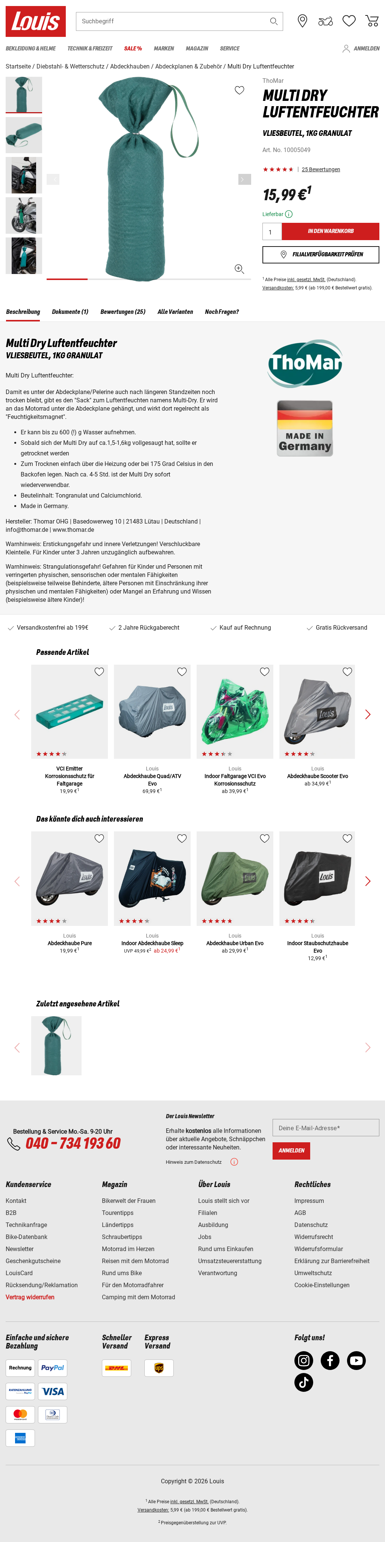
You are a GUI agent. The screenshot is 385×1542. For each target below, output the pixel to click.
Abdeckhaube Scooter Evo (317, 776)
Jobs (204, 1237)
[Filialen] (302, 21)
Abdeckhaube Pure (70, 943)
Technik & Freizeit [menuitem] (89, 49)
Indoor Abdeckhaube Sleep (152, 943)
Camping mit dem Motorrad (138, 1297)
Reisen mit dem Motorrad (135, 1261)
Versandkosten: (278, 288)
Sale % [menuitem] (133, 49)
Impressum (309, 1200)
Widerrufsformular (318, 1249)
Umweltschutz (313, 1273)
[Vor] (244, 179)
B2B (11, 1212)
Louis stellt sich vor (223, 1200)
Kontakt (16, 1200)
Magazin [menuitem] (197, 49)
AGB (300, 1212)
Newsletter (19, 1249)
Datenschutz (311, 1224)
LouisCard (19, 1273)
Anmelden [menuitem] (366, 49)
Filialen (207, 1212)
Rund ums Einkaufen (225, 1249)
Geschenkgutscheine (33, 1261)
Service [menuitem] (229, 49)
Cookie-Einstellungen (322, 1285)
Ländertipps (117, 1224)
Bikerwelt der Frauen (129, 1200)
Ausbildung (213, 1224)
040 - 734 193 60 (72, 1144)
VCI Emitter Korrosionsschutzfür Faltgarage (69, 776)
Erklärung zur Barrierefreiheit (332, 1261)
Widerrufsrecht (313, 1237)
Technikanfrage (26, 1224)
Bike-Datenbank (26, 1237)
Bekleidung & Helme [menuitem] (30, 49)
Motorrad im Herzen (128, 1249)
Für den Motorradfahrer (133, 1285)
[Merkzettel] (348, 21)
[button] (274, 21)
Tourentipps (117, 1212)
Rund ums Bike (122, 1273)
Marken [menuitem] (164, 49)
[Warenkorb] (371, 21)
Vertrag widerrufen (30, 1297)
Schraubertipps (122, 1237)
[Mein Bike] (325, 21)
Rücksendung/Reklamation (42, 1285)
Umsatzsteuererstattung (230, 1261)
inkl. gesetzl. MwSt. (306, 279)
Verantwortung (217, 1273)
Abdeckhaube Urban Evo (235, 943)
